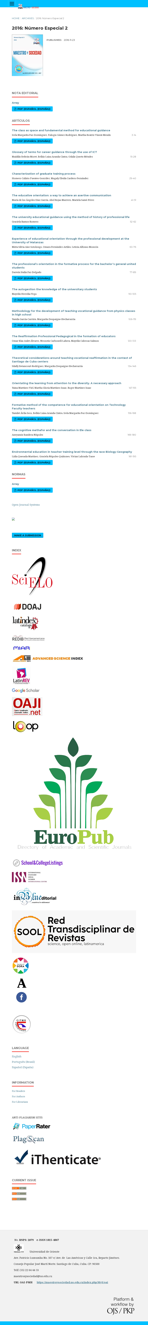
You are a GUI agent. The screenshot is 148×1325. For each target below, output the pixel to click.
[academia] (22, 987)
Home (15, 18)
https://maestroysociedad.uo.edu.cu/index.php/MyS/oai (72, 1282)
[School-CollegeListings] (38, 866)
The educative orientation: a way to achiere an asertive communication (61, 195)
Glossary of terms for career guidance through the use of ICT (54, 152)
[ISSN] (29, 881)
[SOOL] (74, 952)
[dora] (20, 973)
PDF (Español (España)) (33, 108)
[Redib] (28, 641)
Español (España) (22, 1067)
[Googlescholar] (26, 692)
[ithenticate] (57, 1165)
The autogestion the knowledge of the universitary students (54, 289)
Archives (28, 18)
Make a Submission (27, 535)
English (16, 1056)
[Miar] (21, 649)
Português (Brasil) (23, 1062)
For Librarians (20, 1101)
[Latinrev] (21, 683)
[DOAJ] (30, 611)
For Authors (18, 1096)
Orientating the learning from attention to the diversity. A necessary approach (66, 383)
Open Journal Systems (26, 504)
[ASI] (48, 661)
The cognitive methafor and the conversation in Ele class (51, 430)
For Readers (18, 1091)
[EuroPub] (74, 852)
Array (15, 102)
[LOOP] (25, 732)
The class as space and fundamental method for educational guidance (61, 130)
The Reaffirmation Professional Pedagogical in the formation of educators (64, 336)
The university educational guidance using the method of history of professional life (71, 217)
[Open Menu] (12, 3)
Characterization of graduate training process (43, 173)
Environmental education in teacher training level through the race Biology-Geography (72, 451)
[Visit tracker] (13, 519)
